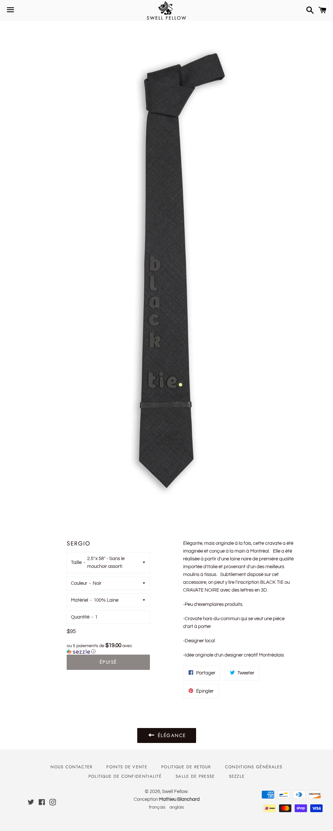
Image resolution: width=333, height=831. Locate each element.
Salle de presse (195, 776)
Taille (76, 562)
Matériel (79, 600)
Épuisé (108, 662)
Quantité (80, 617)
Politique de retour (186, 767)
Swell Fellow (175, 791)
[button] (108, 649)
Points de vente (126, 767)
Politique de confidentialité (125, 776)
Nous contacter (71, 767)
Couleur (79, 583)
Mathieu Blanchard (179, 799)
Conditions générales (254, 767)
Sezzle (237, 776)
